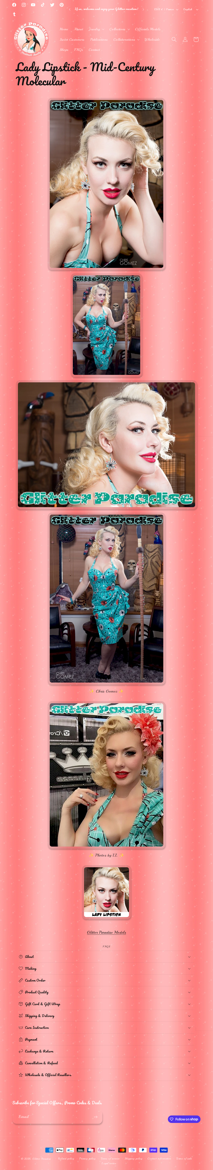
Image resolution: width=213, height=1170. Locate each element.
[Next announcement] (143, 9)
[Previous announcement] (69, 9)
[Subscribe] (95, 1117)
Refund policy (66, 1158)
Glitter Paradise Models (106, 932)
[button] (96, 29)
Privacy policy (87, 1158)
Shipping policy (133, 1158)
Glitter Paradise (41, 1158)
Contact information (159, 1158)
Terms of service (110, 1158)
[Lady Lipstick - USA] (106, 919)
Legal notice (109, 1163)
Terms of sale (184, 1158)
